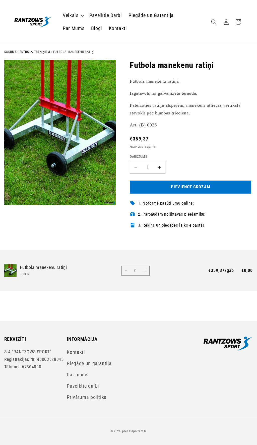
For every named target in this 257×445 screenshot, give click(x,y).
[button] (72, 15)
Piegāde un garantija (89, 363)
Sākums (10, 52)
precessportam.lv (134, 431)
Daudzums (138, 157)
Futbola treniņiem (35, 52)
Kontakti (76, 352)
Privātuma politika (87, 397)
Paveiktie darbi (83, 386)
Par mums (77, 375)
